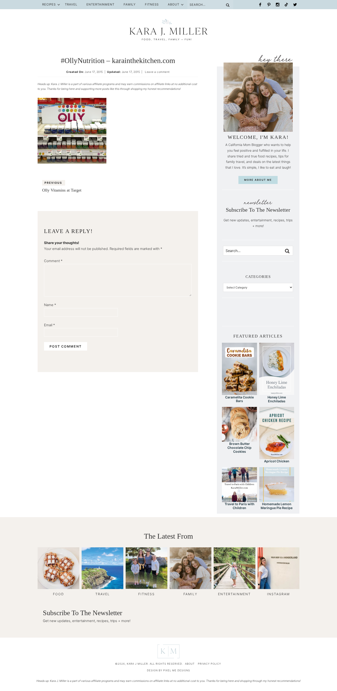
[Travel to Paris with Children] (239, 500)
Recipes (49, 4)
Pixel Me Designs (176, 670)
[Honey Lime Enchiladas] (276, 393)
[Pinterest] (269, 4)
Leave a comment (157, 72)
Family (130, 4)
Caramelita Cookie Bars (239, 399)
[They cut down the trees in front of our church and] (258, 315)
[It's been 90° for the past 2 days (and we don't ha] (273, 315)
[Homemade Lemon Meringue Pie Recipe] (276, 500)
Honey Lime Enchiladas (277, 399)
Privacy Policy (209, 663)
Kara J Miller (168, 30)
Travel (71, 4)
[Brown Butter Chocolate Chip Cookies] (239, 439)
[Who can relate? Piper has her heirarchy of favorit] (281, 315)
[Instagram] (277, 4)
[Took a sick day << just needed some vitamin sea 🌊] (242, 315)
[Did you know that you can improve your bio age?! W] (227, 315)
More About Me (258, 179)
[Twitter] (295, 4)
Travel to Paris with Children (239, 506)
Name (50, 305)
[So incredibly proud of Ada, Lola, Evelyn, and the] (235, 315)
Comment (53, 261)
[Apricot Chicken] (276, 457)
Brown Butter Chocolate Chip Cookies (239, 447)
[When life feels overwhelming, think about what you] (289, 315)
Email (49, 325)
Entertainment (100, 4)
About (173, 4)
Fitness (152, 4)
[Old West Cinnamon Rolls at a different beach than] (250, 315)
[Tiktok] (286, 4)
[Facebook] (260, 4)
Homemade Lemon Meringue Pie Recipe (277, 506)
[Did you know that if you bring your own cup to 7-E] (266, 315)
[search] (287, 251)
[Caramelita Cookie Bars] (239, 393)
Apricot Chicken (276, 461)
